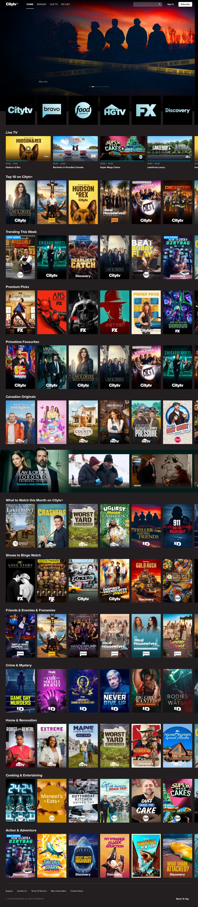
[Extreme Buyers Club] (51, 746)
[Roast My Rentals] (20, 746)
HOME (30, 4)
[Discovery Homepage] (177, 110)
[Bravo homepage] (51, 110)
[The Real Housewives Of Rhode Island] (114, 636)
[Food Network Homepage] (83, 110)
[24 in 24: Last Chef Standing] (20, 801)
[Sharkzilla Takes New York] (146, 856)
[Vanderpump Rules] (83, 636)
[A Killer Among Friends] (146, 526)
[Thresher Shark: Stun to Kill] (51, 856)
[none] (9, 891)
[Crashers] (51, 526)
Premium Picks (17, 287)
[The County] (83, 422)
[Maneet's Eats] (51, 801)
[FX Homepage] (146, 110)
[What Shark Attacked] (177, 856)
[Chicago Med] (51, 257)
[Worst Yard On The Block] (83, 526)
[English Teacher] (20, 312)
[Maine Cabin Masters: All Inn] (83, 746)
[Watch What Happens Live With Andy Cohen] (20, 636)
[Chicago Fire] (177, 202)
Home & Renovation (21, 720)
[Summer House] (177, 636)
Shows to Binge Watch (23, 555)
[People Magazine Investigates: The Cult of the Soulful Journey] (51, 691)
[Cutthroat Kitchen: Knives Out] (83, 801)
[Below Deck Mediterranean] (51, 202)
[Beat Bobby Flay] (146, 257)
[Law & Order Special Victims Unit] (20, 202)
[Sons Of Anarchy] (83, 312)
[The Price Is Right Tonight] (20, 367)
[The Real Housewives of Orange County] (114, 202)
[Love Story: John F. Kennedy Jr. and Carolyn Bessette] (20, 581)
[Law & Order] (114, 257)
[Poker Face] (146, 312)
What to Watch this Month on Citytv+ (34, 500)
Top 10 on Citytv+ (19, 177)
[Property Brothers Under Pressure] (146, 422)
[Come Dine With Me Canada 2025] (177, 581)
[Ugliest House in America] (114, 526)
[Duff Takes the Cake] (146, 801)
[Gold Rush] (146, 581)
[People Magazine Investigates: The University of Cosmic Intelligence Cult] (83, 691)
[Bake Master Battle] (51, 422)
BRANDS (41, 4)
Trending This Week (21, 232)
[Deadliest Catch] (83, 257)
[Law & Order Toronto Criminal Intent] (51, 367)
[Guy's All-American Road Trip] (114, 801)
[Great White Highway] (83, 856)
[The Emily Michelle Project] (114, 422)
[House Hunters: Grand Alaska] (177, 746)
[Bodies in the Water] (177, 691)
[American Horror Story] (51, 312)
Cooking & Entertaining (24, 775)
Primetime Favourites (22, 342)
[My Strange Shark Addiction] (114, 856)
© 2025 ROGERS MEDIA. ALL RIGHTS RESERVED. (25, 899)
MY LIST (65, 4)
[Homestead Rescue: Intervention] (146, 746)
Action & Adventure (21, 830)
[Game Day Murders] (20, 691)
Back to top (182, 898)
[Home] (12, 4)
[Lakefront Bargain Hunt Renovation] (20, 526)
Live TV (11, 132)
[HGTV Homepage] (114, 110)
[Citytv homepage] (20, 110)
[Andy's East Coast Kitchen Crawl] (177, 422)
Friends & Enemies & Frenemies (30, 610)
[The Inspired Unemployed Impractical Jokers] (114, 581)
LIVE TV (54, 4)
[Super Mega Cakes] (177, 801)
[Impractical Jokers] (83, 581)
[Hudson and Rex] (83, 202)
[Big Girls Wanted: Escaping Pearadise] (146, 691)
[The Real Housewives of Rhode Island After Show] (146, 636)
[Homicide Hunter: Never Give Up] (114, 691)
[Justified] (114, 312)
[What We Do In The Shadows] (177, 312)
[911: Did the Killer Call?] (177, 526)
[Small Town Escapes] (20, 422)
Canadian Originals (21, 397)
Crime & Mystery (19, 665)
